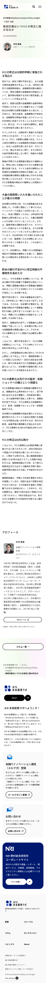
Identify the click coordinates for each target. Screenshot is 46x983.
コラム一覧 (21, 646)
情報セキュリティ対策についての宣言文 (19, 969)
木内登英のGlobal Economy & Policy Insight (21, 669)
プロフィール (21, 620)
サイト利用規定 (19, 955)
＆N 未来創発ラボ (10, 665)
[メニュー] (40, 7)
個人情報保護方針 (11, 960)
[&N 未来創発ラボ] (11, 7)
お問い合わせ (14, 831)
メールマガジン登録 (17, 794)
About (14, 698)
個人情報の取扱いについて (14, 965)
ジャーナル (28, 921)
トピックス (9, 944)
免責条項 (8, 955)
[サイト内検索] (34, 7)
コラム (24, 665)
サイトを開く (16, 882)
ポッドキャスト (30, 933)
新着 (7, 921)
